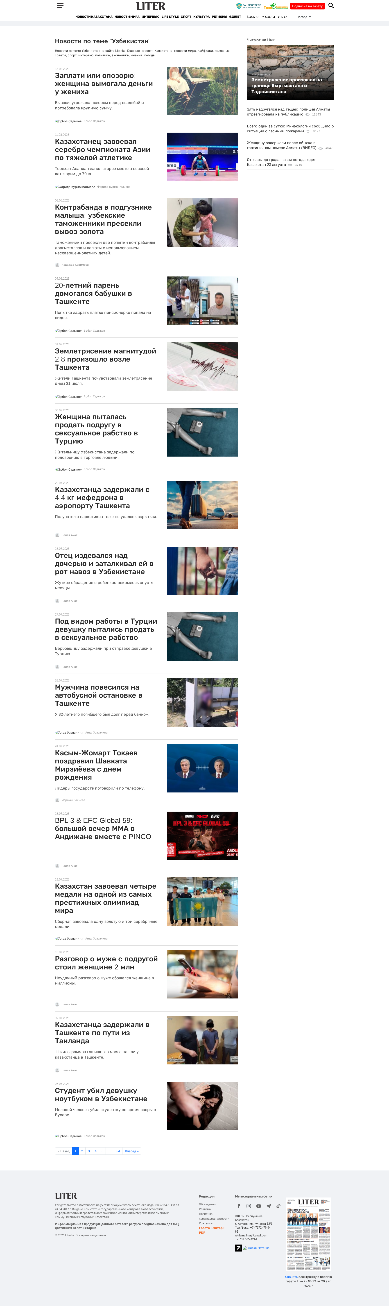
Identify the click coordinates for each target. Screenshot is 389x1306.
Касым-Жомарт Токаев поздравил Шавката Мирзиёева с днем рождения (96, 765)
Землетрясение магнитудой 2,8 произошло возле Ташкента (105, 359)
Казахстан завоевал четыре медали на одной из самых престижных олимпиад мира (105, 898)
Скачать (291, 1277)
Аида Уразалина (96, 732)
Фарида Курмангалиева (113, 186)
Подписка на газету (307, 6)
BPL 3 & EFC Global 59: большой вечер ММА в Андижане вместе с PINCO (103, 828)
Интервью (150, 17)
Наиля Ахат (69, 535)
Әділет (235, 17)
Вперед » (132, 1151)
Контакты (206, 1223)
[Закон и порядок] (250, 6)
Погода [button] (302, 17)
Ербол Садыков (94, 121)
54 (118, 1151)
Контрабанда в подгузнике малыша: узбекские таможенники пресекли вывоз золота (103, 219)
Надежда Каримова (75, 264)
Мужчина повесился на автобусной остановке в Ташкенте (98, 695)
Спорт (186, 17)
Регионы (219, 17)
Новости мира (127, 17)
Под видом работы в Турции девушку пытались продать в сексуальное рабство (106, 629)
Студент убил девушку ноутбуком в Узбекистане (101, 1094)
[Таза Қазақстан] (277, 6)
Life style (170, 17)
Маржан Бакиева (73, 800)
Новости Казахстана (93, 17)
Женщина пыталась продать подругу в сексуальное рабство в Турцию (96, 429)
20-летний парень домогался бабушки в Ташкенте (93, 293)
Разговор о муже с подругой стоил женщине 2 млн (106, 963)
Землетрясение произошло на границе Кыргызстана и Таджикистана (286, 85)
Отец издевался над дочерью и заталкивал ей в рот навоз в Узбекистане (104, 563)
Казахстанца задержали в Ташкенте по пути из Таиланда (102, 1033)
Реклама (205, 1209)
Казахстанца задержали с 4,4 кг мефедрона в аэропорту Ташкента (102, 497)
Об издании (207, 1204)
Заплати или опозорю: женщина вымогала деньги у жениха (104, 83)
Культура (201, 17)
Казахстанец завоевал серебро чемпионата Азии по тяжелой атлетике (102, 149)
